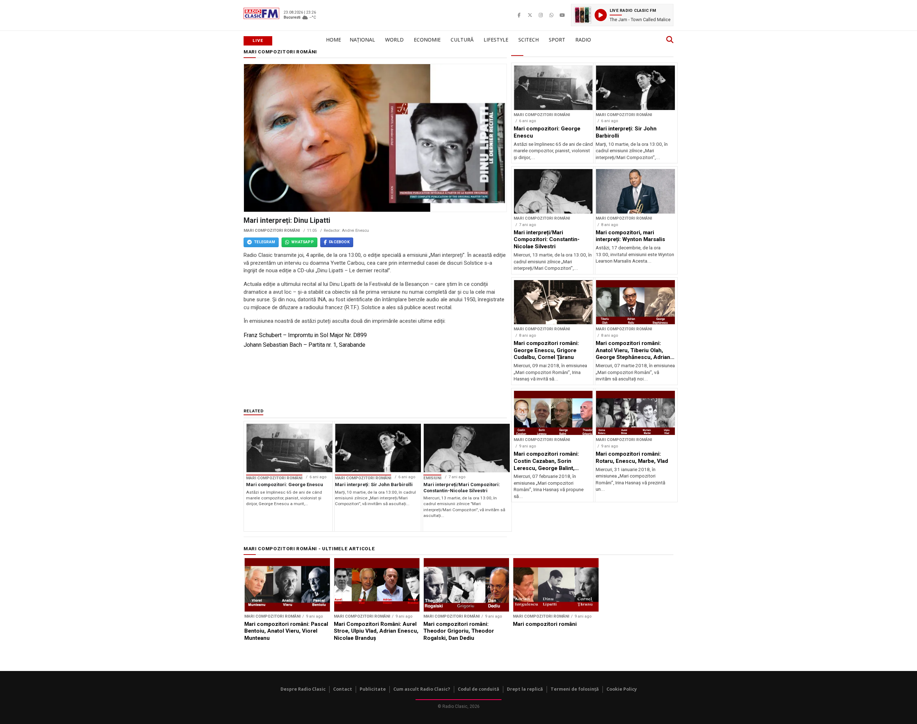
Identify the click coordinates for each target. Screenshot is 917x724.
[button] (622, 15)
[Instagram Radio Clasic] (540, 15)
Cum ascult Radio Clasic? (421, 689)
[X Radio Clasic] (530, 15)
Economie (427, 39)
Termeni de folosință (575, 689)
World (394, 39)
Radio (583, 39)
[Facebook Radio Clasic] (519, 15)
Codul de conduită (478, 689)
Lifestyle (496, 39)
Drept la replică (525, 689)
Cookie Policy (621, 689)
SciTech (528, 39)
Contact (342, 689)
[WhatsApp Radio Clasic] (551, 15)
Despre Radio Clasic (303, 689)
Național (362, 39)
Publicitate (373, 689)
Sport (557, 39)
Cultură (462, 39)
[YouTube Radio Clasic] (562, 15)
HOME (333, 39)
